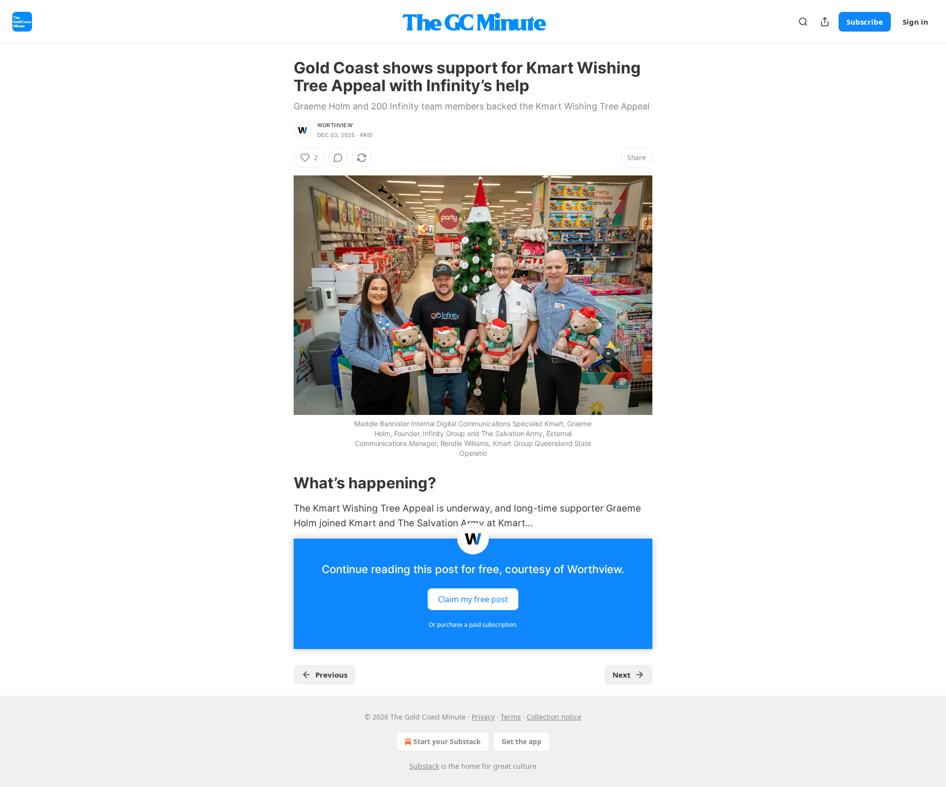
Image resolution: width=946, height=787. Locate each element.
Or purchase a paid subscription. (473, 624)
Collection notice (554, 716)
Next (621, 675)
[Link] (280, 482)
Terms (511, 716)
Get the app (521, 741)
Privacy (483, 716)
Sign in (915, 22)
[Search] (803, 22)
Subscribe (864, 22)
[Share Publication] (825, 22)
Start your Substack (447, 741)
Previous (331, 675)
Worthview (335, 125)
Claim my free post (473, 599)
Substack (424, 766)
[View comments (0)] (338, 158)
